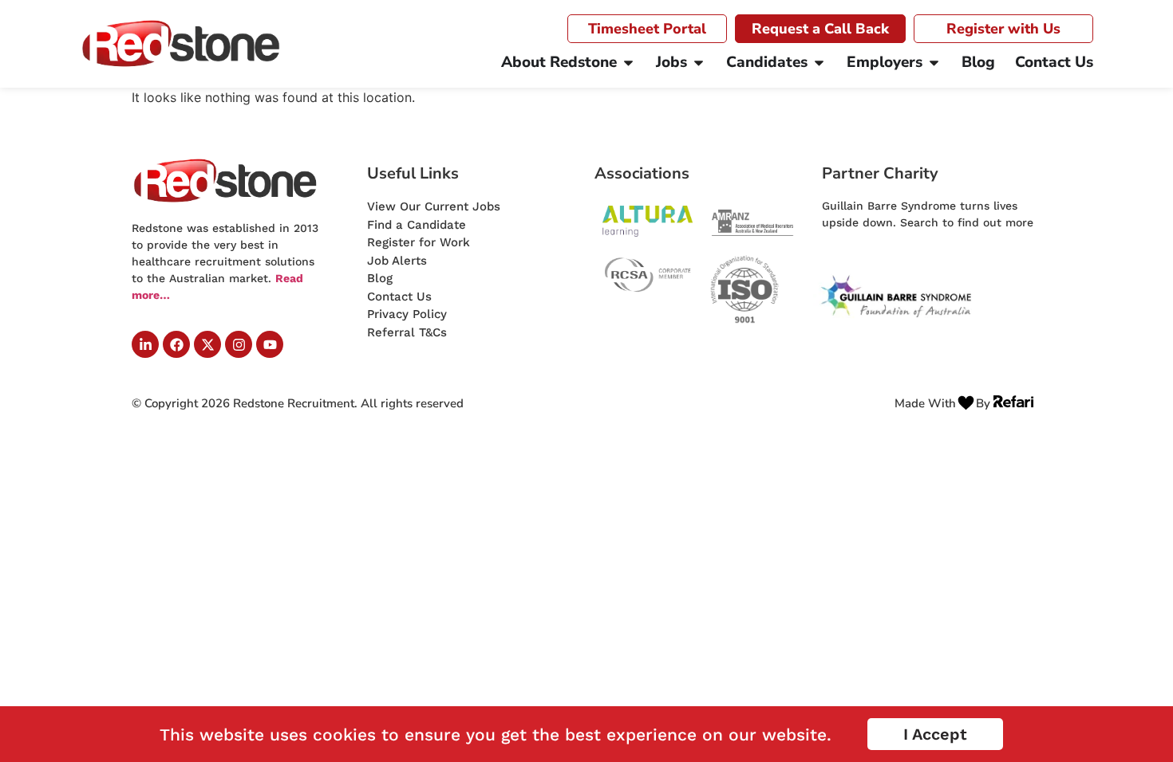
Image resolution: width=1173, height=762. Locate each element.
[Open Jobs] (698, 62)
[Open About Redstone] (628, 62)
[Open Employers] (934, 62)
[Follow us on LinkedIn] (145, 344)
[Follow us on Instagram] (238, 344)
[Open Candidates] (819, 62)
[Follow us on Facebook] (176, 344)
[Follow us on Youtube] (269, 344)
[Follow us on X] (207, 344)
